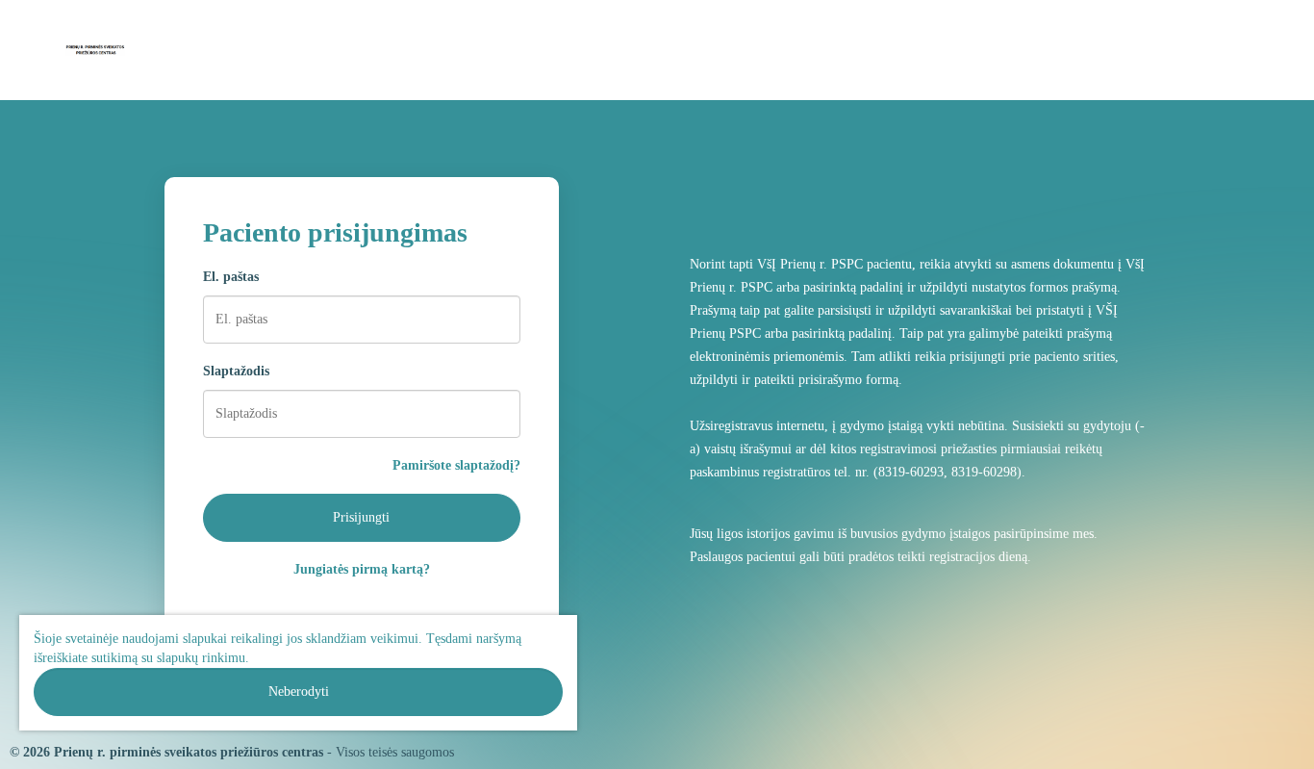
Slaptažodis (236, 371)
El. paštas (231, 276)
